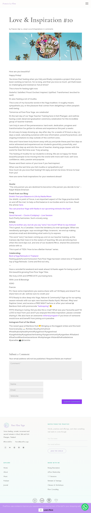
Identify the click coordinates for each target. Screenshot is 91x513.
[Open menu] (86, 3)
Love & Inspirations (35, 29)
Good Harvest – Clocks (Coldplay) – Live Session (30, 215)
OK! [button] (41, 510)
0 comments (48, 29)
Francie (14, 29)
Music (6, 476)
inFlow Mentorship (54, 472)
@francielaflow (8, 442)
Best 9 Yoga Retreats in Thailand (23, 256)
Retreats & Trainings (54, 481)
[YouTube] (10, 447)
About (6, 472)
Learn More (48, 510)
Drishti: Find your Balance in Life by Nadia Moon (30, 196)
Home (6, 468)
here (21, 205)
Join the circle (57, 451)
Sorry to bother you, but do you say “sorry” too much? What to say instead (42, 225)
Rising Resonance (54, 468)
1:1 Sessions (52, 476)
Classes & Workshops (55, 485)
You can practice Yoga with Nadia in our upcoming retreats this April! (40, 209)
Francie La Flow (9, 3)
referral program (50, 315)
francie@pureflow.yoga (22, 442)
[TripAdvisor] (23, 447)
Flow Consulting (53, 489)
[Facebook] (19, 447)
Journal (6, 485)
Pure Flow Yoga (18, 425)
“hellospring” (43, 306)
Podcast (6, 481)
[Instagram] (5, 447)
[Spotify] (14, 447)
